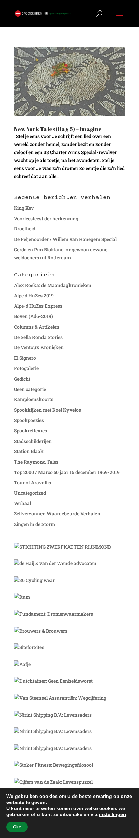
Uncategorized (30, 493)
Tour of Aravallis (32, 482)
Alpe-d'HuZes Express (38, 306)
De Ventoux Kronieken (39, 347)
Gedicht (22, 378)
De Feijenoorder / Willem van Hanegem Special (65, 239)
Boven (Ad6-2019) (33, 316)
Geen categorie (30, 389)
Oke (17, 827)
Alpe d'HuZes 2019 (34, 295)
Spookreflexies (30, 430)
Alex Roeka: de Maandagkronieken (52, 285)
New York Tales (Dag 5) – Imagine (58, 129)
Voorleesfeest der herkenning (46, 218)
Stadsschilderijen (33, 441)
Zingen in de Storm (34, 524)
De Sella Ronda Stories (38, 337)
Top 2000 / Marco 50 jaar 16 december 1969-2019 (67, 472)
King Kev (24, 208)
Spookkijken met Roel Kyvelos (47, 410)
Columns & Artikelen (36, 327)
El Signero (25, 358)
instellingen (112, 814)
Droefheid (24, 228)
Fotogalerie (26, 368)
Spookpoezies (29, 420)
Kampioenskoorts (33, 399)
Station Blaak (29, 451)
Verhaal (22, 503)
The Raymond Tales (36, 461)
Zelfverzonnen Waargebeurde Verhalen (57, 513)
